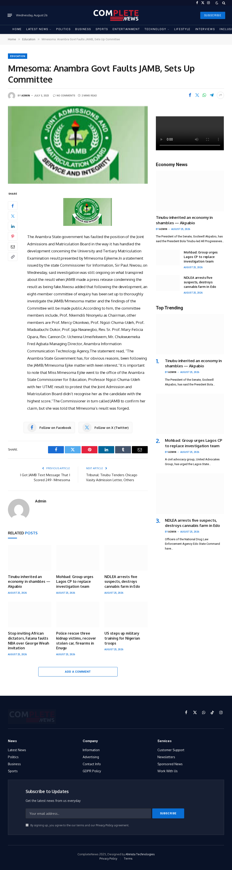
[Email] (12, 246)
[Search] (223, 3)
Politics (63, 29)
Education (17, 56)
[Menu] (9, 15)
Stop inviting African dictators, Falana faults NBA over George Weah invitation (28, 640)
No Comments (66, 95)
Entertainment (126, 29)
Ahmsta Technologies (140, 854)
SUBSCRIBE (212, 15)
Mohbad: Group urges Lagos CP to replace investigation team (74, 581)
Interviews (205, 29)
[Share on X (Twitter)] (197, 95)
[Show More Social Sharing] (220, 95)
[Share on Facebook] (189, 95)
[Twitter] (12, 216)
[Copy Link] (12, 256)
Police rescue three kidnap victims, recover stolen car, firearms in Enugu (76, 640)
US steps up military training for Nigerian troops (122, 638)
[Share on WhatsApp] (204, 95)
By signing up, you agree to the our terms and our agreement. (79, 825)
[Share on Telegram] (211, 95)
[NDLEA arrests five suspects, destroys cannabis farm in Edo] (126, 558)
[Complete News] (116, 15)
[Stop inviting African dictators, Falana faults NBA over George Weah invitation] (29, 614)
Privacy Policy (104, 825)
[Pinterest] (12, 236)
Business (83, 29)
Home (17, 29)
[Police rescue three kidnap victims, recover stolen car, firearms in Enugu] (77, 614)
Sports (102, 29)
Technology (155, 29)
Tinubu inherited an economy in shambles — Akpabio (29, 581)
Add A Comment (78, 671)
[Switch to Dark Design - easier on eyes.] (216, 3)
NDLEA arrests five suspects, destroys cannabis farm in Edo (122, 581)
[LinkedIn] (12, 226)
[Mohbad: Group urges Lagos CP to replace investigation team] (77, 558)
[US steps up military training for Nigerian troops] (126, 614)
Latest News (37, 29)
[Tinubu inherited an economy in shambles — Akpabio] (29, 558)
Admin (26, 95)
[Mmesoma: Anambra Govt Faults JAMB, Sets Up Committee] (78, 145)
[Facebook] (12, 205)
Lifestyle (182, 29)
